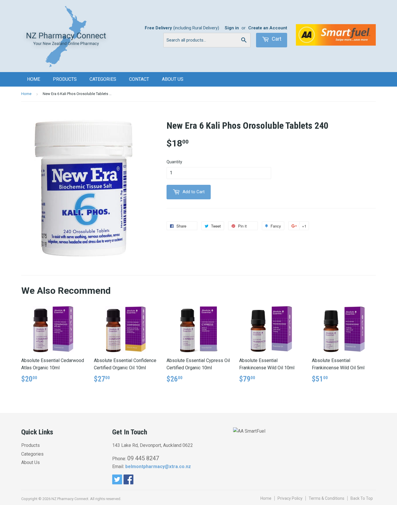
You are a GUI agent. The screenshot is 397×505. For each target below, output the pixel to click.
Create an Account (267, 28)
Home (33, 79)
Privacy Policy (290, 498)
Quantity (174, 162)
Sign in (232, 28)
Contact (139, 79)
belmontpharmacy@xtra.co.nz (158, 466)
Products (65, 79)
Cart (276, 39)
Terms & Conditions (326, 498)
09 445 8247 (143, 458)
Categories (103, 79)
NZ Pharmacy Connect (69, 499)
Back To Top (361, 498)
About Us (172, 79)
